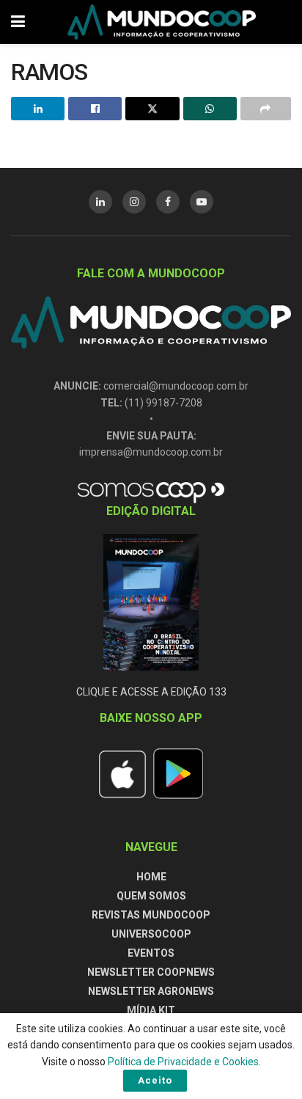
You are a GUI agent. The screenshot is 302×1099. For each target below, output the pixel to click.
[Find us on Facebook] (168, 201)
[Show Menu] (18, 22)
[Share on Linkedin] (38, 108)
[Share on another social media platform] (265, 108)
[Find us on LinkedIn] (100, 201)
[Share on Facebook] (95, 108)
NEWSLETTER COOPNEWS (151, 972)
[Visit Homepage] (162, 22)
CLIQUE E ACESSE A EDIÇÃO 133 (151, 692)
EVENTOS (151, 953)
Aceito (155, 1080)
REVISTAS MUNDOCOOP (151, 915)
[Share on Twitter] (152, 108)
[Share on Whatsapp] (210, 108)
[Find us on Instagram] (134, 201)
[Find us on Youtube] (201, 201)
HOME (151, 877)
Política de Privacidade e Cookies (183, 1061)
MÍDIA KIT (151, 1010)
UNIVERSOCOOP (151, 934)
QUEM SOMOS (151, 896)
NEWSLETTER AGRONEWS (151, 991)
